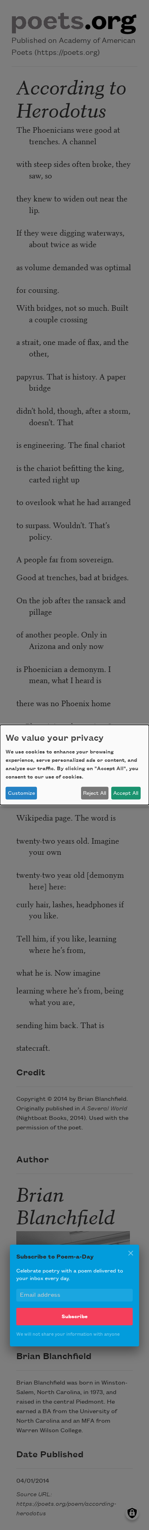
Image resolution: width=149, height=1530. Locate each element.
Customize (21, 793)
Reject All (94, 793)
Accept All (125, 793)
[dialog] (74, 765)
